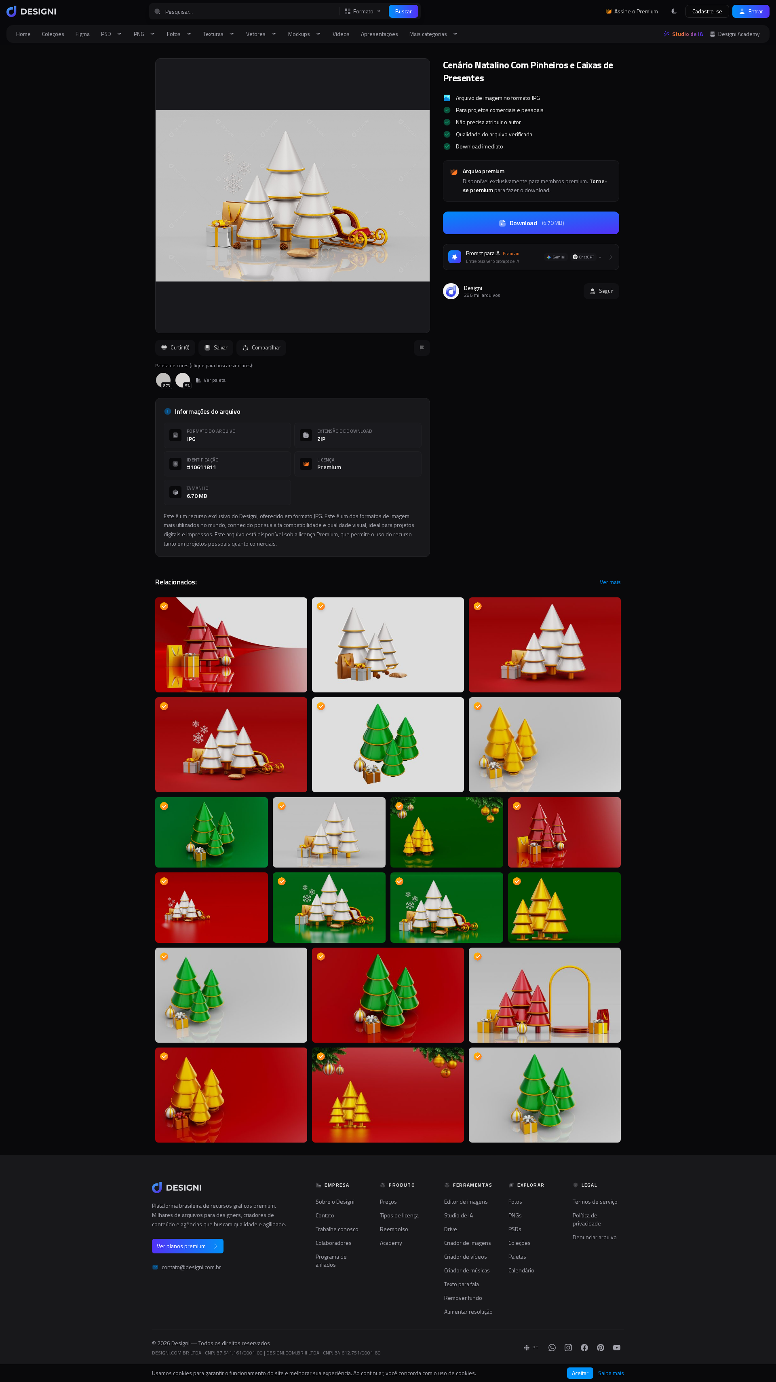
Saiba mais (611, 1373)
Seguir (606, 291)
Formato (363, 11)
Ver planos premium (181, 1246)
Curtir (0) (180, 347)
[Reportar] (422, 348)
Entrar (756, 11)
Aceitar (580, 1373)
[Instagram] (568, 1347)
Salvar (221, 347)
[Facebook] (584, 1347)
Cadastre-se (707, 11)
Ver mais (610, 582)
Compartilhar (266, 347)
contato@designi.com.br (191, 1267)
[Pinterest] (600, 1347)
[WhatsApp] (552, 1347)
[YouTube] (616, 1347)
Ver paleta (215, 380)
